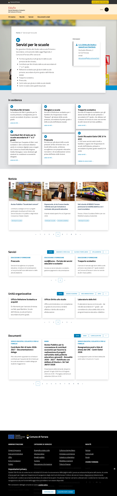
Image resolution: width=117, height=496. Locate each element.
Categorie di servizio (43, 444)
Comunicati (89, 453)
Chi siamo (11, 17)
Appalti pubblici (39, 457)
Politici (10, 464)
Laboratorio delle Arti (87, 299)
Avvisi (87, 457)
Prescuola (48, 139)
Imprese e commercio (67, 453)
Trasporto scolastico (87, 109)
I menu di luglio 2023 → (86, 161)
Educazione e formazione (43, 464)
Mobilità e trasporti (66, 460)
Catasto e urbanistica (66, 457)
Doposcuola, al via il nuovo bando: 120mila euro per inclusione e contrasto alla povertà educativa (56, 206)
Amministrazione (15, 444)
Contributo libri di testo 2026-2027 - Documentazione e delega (24, 350)
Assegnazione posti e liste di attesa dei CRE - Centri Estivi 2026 (90, 350)
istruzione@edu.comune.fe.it (88, 58)
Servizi (31, 17)
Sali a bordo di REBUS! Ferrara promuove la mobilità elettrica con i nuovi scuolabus (90, 206)
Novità (22, 17)
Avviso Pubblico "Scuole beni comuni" (24, 204)
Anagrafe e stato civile (42, 450)
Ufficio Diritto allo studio (55, 299)
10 (78, 384)
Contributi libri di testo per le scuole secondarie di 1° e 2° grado (23, 137)
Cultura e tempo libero (67, 450)
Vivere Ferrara (91, 462)
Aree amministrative (15, 453)
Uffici (10, 457)
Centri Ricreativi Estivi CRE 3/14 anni (92, 137)
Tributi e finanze (65, 464)
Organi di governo (14, 450)
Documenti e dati (44, 17)
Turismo (37, 460)
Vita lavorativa (39, 453)
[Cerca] (107, 9)
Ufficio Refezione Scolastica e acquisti (24, 300)
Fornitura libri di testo (20, 109)
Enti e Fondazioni (14, 460)
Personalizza (49, 492)
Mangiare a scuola (52, 109)
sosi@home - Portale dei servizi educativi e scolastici (58, 262)
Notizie (87, 450)
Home (18, 32)
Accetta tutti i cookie (65, 492)
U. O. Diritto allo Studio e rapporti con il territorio (87, 45)
